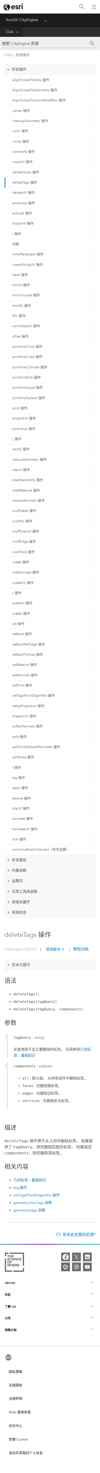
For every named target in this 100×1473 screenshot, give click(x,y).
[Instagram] (76, 1267)
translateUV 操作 (25, 829)
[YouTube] (87, 1267)
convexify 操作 (23, 152)
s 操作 (17, 593)
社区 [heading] (8, 1294)
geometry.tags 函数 (29, 1210)
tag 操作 (18, 778)
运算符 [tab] (17, 881)
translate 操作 (22, 819)
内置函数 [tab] (19, 870)
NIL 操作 (18, 316)
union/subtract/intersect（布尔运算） (40, 849)
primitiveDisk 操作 (26, 377)
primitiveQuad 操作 (27, 388)
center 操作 (21, 111)
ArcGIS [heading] (10, 1283)
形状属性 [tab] (19, 860)
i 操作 (16, 234)
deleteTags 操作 (24, 182)
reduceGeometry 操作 (29, 460)
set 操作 (18, 624)
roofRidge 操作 (24, 541)
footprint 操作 (23, 223)
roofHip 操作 (22, 521)
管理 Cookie (18, 1439)
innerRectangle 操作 (27, 254)
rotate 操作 (20, 562)
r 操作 (16, 439)
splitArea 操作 (23, 757)
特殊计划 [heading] (11, 1330)
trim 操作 (19, 839)
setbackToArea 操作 (27, 654)
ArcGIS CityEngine (22, 19)
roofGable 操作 (24, 511)
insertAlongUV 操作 (27, 265)
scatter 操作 (21, 614)
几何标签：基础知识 (29, 1180)
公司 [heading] (8, 1318)
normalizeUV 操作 (26, 326)
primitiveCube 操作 (27, 357)
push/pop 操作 (23, 429)
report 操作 (21, 470)
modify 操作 (21, 306)
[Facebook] (65, 1257)
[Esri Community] (65, 1267)
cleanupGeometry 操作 (30, 121)
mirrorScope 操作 (26, 295)
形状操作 (22, 55)
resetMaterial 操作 (26, 490)
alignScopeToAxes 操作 (30, 80)
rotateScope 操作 (25, 572)
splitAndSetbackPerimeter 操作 (36, 747)
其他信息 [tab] (19, 912)
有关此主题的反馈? (79, 1234)
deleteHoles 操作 (25, 172)
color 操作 (20, 131)
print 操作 (19, 408)
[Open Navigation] (94, 7)
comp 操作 (20, 141)
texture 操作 (21, 798)
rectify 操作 (21, 449)
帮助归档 (80, 949)
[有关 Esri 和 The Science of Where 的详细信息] (14, 1263)
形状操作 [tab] (19, 69)
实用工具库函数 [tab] (24, 891)
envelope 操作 (23, 203)
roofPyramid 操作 (25, 531)
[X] (76, 1257)
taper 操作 (20, 788)
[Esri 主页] (13, 7)
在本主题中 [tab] (21, 965)
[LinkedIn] (87, 1257)
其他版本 (53, 949)
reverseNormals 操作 (28, 501)
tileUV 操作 (21, 808)
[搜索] (82, 7)
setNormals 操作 (25, 675)
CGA (9, 32)
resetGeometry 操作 (27, 480)
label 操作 (20, 275)
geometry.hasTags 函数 (32, 1202)
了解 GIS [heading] (10, 1306)
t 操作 (16, 767)
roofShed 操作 (23, 552)
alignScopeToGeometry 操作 (34, 90)
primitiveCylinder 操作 (29, 367)
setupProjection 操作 (28, 706)
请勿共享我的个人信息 (26, 1453)
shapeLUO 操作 (24, 716)
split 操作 (19, 737)
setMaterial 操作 (24, 665)
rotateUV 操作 (23, 583)
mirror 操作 (21, 285)
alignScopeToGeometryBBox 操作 (39, 100)
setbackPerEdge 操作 (28, 644)
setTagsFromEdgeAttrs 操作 (33, 695)
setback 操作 (22, 634)
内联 (15, 244)
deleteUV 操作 (23, 193)
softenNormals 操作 (27, 726)
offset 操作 (20, 336)
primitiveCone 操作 (27, 347)
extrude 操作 (22, 213)
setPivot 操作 (22, 685)
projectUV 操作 (24, 418)
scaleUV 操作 (22, 603)
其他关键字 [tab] (21, 902)
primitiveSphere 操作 (28, 398)
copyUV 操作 (22, 162)
